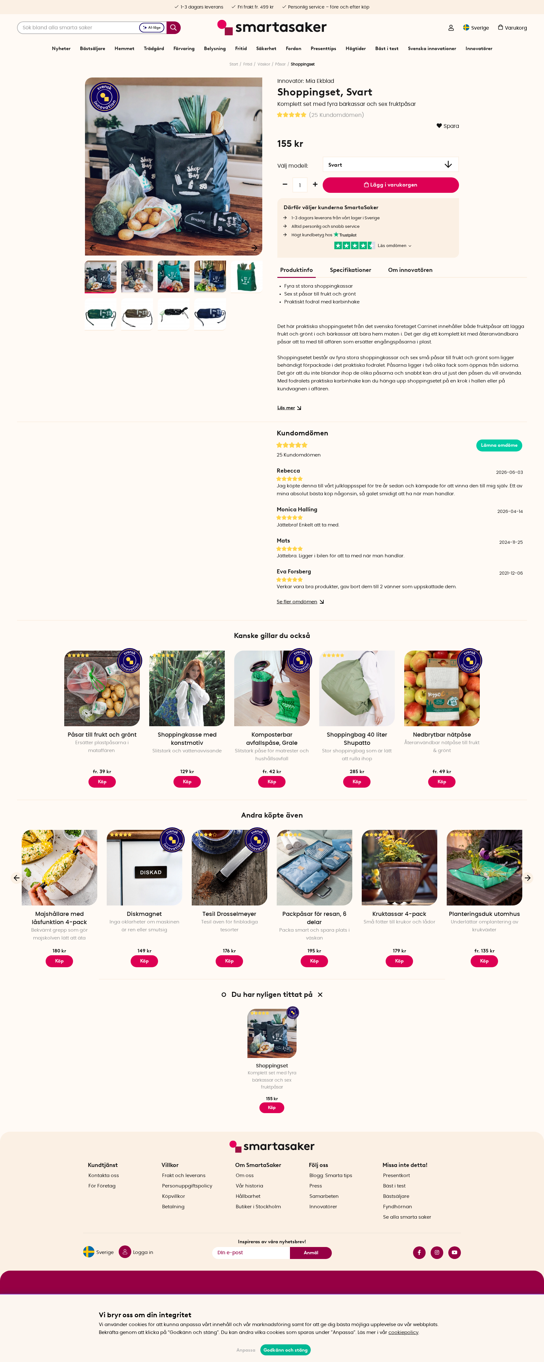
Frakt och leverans (184, 1175)
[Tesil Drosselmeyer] (229, 867)
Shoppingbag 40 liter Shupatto (357, 739)
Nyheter (61, 48)
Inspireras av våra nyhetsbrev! (272, 1241)
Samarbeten (324, 1196)
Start (234, 64)
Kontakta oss (103, 1175)
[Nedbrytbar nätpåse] (442, 688)
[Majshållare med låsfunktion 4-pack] (59, 867)
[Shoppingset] (272, 1033)
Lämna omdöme (499, 445)
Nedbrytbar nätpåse (442, 735)
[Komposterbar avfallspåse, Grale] (272, 688)
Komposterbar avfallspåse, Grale (272, 739)
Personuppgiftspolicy (187, 1186)
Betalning (173, 1206)
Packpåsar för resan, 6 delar (314, 918)
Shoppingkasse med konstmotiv (187, 739)
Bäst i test (387, 48)
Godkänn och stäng (286, 1350)
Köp (102, 781)
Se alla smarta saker (407, 1217)
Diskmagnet (144, 914)
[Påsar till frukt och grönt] (102, 688)
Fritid (241, 48)
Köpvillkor (173, 1196)
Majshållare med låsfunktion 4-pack (59, 918)
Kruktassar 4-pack (399, 914)
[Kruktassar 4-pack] (399, 867)
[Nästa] (254, 248)
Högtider (356, 48)
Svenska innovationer (432, 48)
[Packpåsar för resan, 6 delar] (314, 867)
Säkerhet (266, 48)
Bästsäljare (92, 48)
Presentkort (396, 1175)
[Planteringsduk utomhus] (484, 867)
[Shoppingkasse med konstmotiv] (187, 688)
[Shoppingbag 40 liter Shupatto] (357, 688)
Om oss (245, 1175)
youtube (452, 1252)
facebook (417, 1252)
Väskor (264, 64)
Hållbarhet (248, 1196)
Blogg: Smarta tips (330, 1175)
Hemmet (124, 48)
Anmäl (311, 1253)
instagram (434, 1252)
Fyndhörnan (397, 1206)
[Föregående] (93, 248)
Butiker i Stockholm (258, 1206)
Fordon (293, 48)
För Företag (102, 1186)
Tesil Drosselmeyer (229, 914)
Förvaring (184, 48)
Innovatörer (479, 48)
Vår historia (249, 1186)
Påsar (280, 64)
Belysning (215, 48)
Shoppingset (272, 1065)
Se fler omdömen (297, 602)
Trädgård (154, 48)
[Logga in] (451, 28)
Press (315, 1186)
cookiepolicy (403, 1332)
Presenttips (323, 48)
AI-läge (154, 28)
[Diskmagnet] (144, 867)
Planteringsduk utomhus (484, 914)
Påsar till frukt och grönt (102, 735)
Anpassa (245, 1350)
